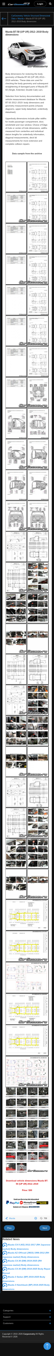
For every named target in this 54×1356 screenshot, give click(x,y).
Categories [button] (8, 1310)
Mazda (12, 1218)
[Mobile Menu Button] (4, 4)
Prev (9, 1228)
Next (45, 1228)
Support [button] (6, 1317)
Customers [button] (8, 1323)
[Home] (4, 18)
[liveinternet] (45, 1342)
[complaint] (36, 1218)
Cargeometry (29, 1334)
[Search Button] (50, 4)
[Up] (47, 1346)
